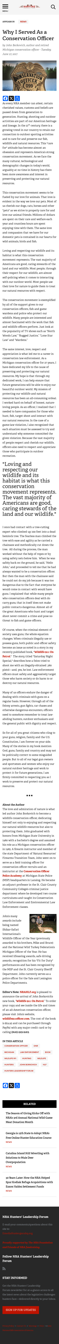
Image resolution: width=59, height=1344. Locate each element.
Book (47, 1052)
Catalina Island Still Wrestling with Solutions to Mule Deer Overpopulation (27, 1158)
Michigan (9, 1052)
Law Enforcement (29, 1052)
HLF (45, 1064)
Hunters (9, 1064)
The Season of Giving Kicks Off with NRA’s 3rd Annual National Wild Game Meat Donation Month (29, 1118)
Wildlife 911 (10, 1058)
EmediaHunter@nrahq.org (17, 1233)
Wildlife (41, 1058)
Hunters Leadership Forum (18, 1071)
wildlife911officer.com (15, 1018)
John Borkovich (28, 1064)
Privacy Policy (8, 1326)
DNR (36, 1046)
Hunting (26, 1058)
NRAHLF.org (28, 992)
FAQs (41, 1326)
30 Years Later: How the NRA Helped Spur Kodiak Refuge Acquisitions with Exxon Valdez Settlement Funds (29, 1182)
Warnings (33, 1326)
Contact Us (21, 1326)
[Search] (53, 7)
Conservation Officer (16, 1046)
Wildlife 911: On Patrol (30, 1001)
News (23, 21)
